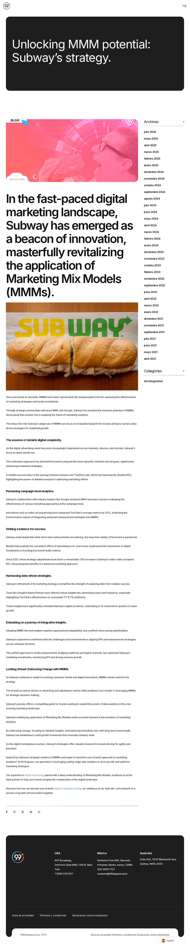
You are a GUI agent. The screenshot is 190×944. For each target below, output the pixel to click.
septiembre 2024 (154, 191)
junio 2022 (150, 292)
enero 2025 (151, 165)
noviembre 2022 (154, 278)
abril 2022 (150, 298)
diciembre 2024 (154, 171)
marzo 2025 (151, 151)
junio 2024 (150, 212)
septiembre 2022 (154, 285)
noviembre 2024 (154, 178)
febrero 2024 (152, 238)
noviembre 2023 (154, 258)
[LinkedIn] (31, 812)
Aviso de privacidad (23, 915)
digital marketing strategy (68, 788)
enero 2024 (151, 245)
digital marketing (33, 775)
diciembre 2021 (153, 318)
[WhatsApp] (39, 812)
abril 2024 (150, 225)
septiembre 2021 (154, 332)
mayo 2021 (150, 352)
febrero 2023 (152, 272)
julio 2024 (150, 205)
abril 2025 (150, 145)
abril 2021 (150, 358)
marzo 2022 (151, 305)
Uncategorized (153, 381)
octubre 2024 (152, 185)
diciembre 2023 (154, 252)
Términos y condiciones (52, 915)
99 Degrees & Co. (31, 934)
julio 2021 (150, 338)
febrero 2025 (152, 158)
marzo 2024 (151, 232)
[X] (22, 812)
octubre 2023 (152, 265)
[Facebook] (6, 812)
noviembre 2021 (154, 325)
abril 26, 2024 (17, 179)
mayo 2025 (151, 138)
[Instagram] (14, 812)
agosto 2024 (152, 198)
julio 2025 (150, 131)
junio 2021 (150, 345)
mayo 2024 (151, 218)
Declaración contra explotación (90, 915)
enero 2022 (151, 312)
